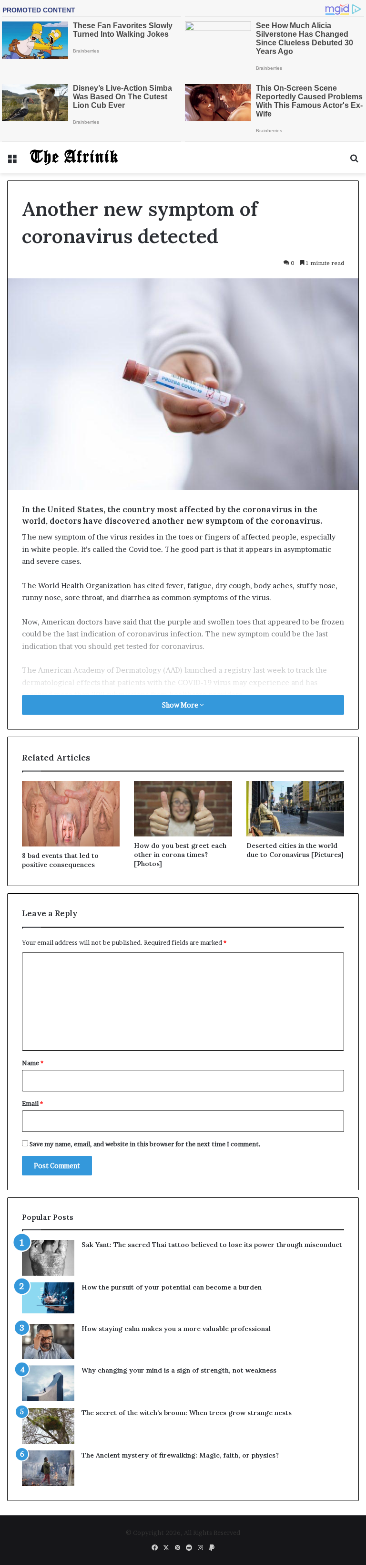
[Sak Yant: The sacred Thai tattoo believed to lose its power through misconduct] (48, 1258)
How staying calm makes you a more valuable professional (176, 1328)
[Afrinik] (74, 157)
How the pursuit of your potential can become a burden (171, 1287)
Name (32, 1063)
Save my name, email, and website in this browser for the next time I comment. (145, 1144)
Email (32, 1103)
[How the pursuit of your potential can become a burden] (48, 1299)
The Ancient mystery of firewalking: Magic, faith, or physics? (180, 1455)
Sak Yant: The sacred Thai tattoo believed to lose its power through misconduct (211, 1244)
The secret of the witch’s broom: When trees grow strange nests (186, 1412)
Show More (181, 705)
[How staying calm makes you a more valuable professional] (48, 1341)
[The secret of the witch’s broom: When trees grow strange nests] (48, 1426)
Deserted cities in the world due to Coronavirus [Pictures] (295, 850)
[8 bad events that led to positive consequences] (71, 813)
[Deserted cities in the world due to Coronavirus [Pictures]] (295, 808)
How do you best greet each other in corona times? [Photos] (180, 854)
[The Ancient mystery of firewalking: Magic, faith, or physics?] (48, 1468)
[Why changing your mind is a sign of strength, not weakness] (48, 1383)
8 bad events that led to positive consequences (60, 860)
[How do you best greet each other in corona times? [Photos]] (183, 808)
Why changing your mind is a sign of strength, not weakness (178, 1370)
